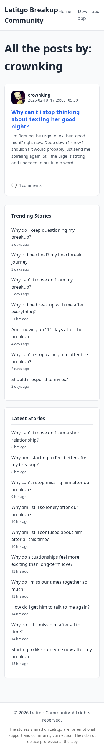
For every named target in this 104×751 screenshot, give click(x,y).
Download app (89, 15)
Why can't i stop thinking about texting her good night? (45, 119)
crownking (39, 95)
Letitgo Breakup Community (31, 15)
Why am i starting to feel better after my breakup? (49, 461)
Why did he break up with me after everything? (47, 308)
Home (65, 11)
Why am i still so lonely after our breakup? (44, 511)
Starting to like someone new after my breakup (51, 653)
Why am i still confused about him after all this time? (46, 536)
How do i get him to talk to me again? (50, 607)
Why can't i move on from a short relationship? (46, 436)
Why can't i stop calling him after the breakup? (49, 358)
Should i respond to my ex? (39, 379)
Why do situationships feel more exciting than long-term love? (45, 560)
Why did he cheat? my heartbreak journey (46, 258)
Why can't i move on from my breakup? (42, 283)
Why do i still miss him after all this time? (47, 628)
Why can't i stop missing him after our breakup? (51, 486)
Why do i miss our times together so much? (49, 585)
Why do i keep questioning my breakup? (43, 233)
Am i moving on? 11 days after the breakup (46, 333)
